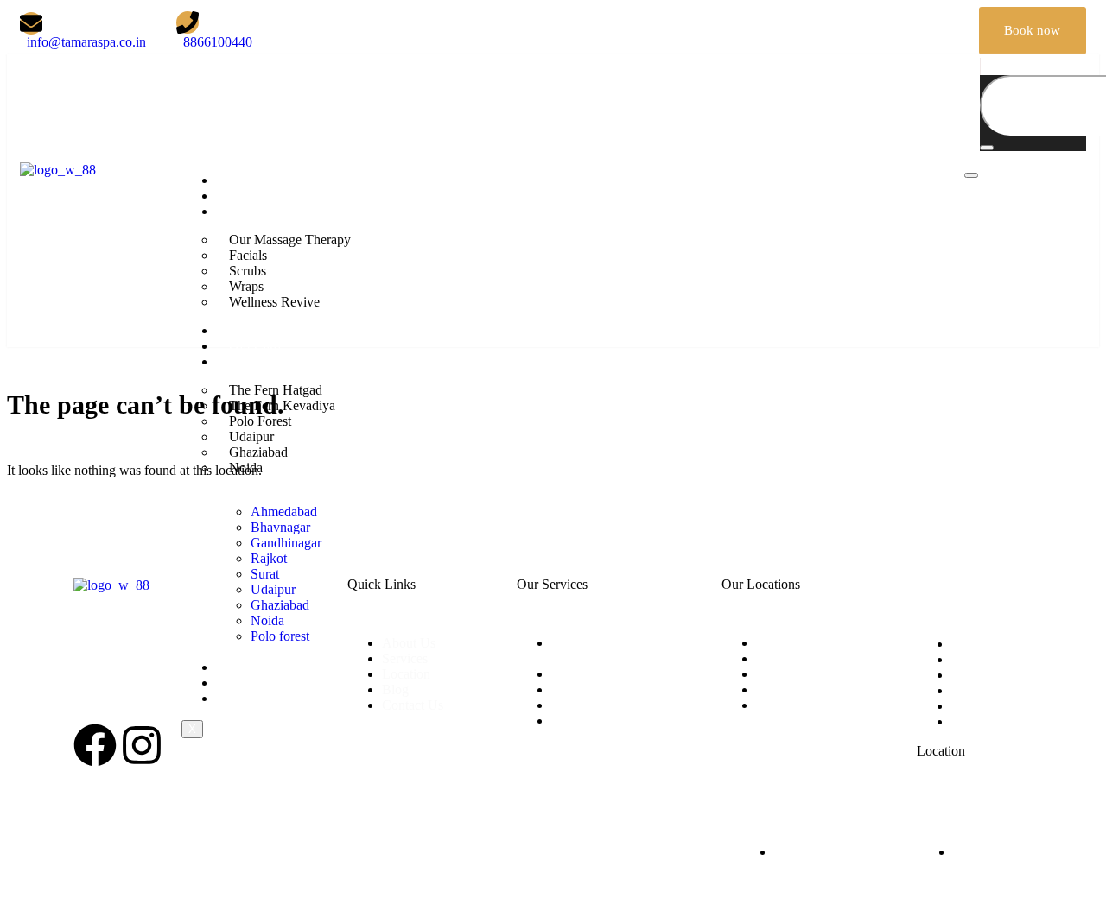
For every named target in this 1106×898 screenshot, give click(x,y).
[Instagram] (927, 29)
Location (253, 361)
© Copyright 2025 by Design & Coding (182, 838)
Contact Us (259, 698)
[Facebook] (862, 29)
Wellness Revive (274, 301)
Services (252, 211)
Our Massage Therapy (290, 239)
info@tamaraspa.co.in (133, 662)
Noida (246, 467)
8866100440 (108, 695)
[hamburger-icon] (971, 175)
